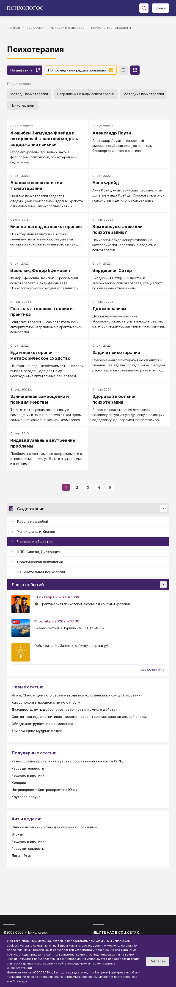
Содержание (30, 508)
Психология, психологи (111, 27)
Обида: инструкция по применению (42, 724)
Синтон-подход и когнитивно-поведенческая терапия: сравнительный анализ (79, 716)
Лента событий (27, 584)
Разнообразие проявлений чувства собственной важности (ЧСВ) (67, 761)
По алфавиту (21, 70)
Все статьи (36, 27)
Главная (13, 27)
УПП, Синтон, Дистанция (38, 552)
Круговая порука (26, 797)
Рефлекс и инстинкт (28, 775)
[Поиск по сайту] (143, 8)
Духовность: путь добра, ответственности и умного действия (65, 709)
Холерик (18, 782)
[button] (163, 508)
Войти (160, 8)
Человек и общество (68, 27)
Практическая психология (40, 562)
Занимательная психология (41, 572)
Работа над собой (32, 521)
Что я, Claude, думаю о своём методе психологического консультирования (77, 695)
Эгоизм (17, 834)
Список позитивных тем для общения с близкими (54, 827)
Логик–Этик (21, 855)
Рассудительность (27, 768)
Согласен (157, 961)
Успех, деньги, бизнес (36, 531)
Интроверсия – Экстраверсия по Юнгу (44, 789)
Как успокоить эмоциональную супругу (45, 702)
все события (151, 669)
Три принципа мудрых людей (36, 731)
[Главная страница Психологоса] (27, 8)
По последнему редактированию (77, 70)
